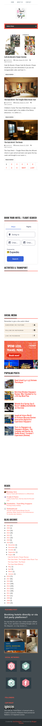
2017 (8, 579)
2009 (8, 598)
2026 (8, 526)
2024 (8, 530)
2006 (8, 603)
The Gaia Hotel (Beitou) (15, 564)
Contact (28, 2)
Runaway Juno (12, 492)
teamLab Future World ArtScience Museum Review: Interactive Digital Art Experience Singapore (25, 418)
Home (12, 2)
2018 (8, 576)
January (11, 574)
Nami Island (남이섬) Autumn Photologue (26, 381)
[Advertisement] (21, 192)
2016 (8, 581)
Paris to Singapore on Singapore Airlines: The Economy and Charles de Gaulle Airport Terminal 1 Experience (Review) (24, 431)
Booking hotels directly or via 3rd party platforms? (21, 616)
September (12, 552)
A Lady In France (12, 497)
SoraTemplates (17, 721)
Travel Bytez (17, 710)
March (10, 571)
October (11, 550)
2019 (8, 542)
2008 (8, 600)
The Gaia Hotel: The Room (13, 142)
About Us (20, 2)
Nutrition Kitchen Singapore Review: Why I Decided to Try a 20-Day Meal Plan (25, 394)
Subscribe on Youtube (14, 325)
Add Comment (8, 61)
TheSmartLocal (12, 509)
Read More (9, 74)
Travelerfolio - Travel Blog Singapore (19, 503)
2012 (8, 591)
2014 (8, 586)
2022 (8, 535)
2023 (8, 533)
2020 (8, 540)
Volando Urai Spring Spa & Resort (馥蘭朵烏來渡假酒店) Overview (25, 405)
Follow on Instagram (14, 330)
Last (32, 168)
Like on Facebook (12, 335)
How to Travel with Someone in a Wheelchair (20, 494)
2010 (8, 596)
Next (24, 168)
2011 (8, 593)
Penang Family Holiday (14, 505)
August (10, 554)
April (10, 569)
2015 (8, 584)
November (11, 547)
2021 (8, 538)
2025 (8, 528)
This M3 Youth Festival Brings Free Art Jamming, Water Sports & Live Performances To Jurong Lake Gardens (20, 512)
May (10, 567)
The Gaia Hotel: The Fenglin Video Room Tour (20, 100)
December (11, 545)
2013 (8, 588)
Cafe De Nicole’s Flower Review (15, 57)
